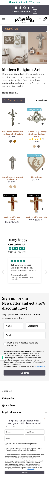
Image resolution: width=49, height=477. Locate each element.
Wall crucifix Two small (12, 218)
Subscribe (24, 473)
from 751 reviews (16, 252)
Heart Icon (36, 177)
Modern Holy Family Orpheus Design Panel (36, 134)
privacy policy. (40, 366)
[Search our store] (40, 19)
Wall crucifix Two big (36, 217)
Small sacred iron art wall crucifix (12, 178)
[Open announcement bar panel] (35, 11)
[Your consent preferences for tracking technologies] (2, 357)
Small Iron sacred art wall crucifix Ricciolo (12, 133)
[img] (26, 248)
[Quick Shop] (18, 123)
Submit (24, 372)
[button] (3, 272)
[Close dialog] (44, 418)
